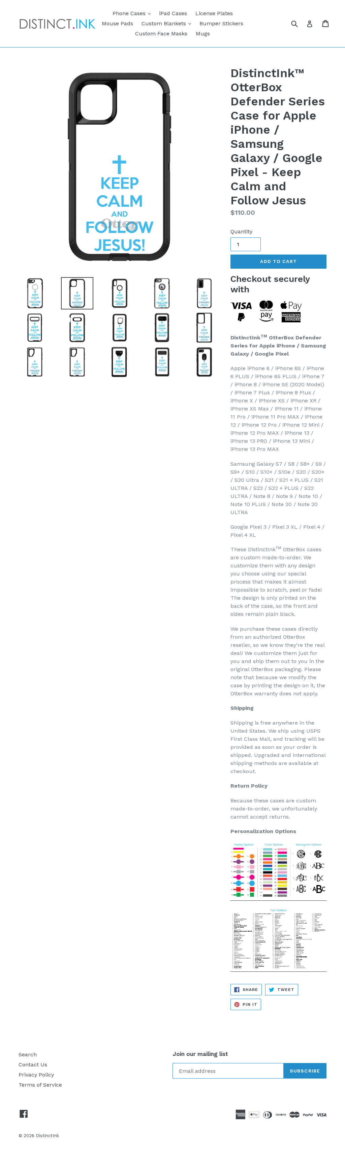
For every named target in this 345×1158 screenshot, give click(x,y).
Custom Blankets (168, 23)
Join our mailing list (200, 1054)
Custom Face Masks (161, 33)
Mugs (203, 33)
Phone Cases (133, 13)
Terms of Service (40, 1085)
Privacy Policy (36, 1074)
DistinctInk (47, 1135)
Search (28, 1054)
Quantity (241, 231)
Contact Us (33, 1064)
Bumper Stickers (221, 23)
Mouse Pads (117, 23)
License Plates (214, 13)
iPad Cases (173, 13)
